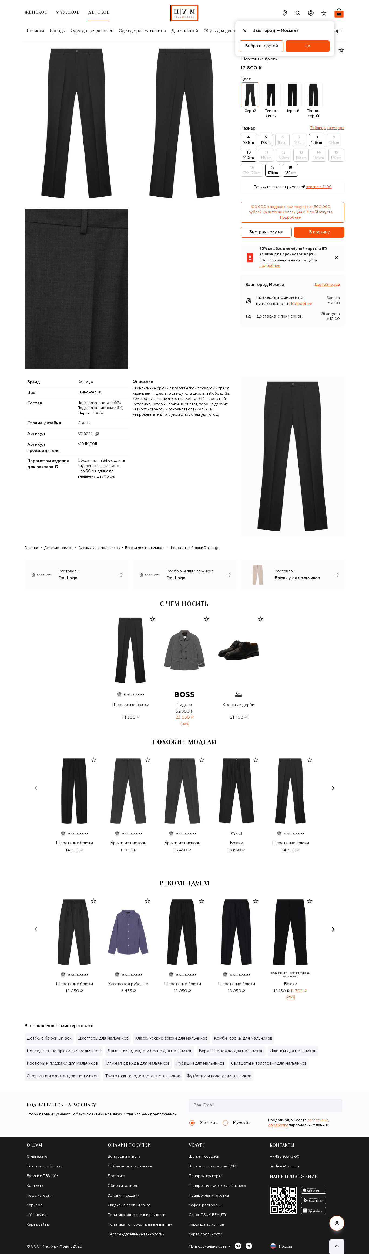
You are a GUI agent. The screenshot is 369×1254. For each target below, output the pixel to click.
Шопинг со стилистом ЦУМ (212, 1166)
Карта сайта (38, 1224)
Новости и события (44, 1166)
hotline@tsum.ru (284, 1166)
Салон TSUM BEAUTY (208, 1215)
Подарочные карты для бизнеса (217, 1186)
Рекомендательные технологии (136, 1234)
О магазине (37, 1156)
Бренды (57, 31)
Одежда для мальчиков (142, 31)
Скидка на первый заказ (129, 1205)
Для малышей (184, 31)
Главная (32, 548)
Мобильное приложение (130, 1166)
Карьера (34, 1205)
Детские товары (58, 548)
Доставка (116, 1176)
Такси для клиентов (206, 1224)
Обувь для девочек (223, 31)
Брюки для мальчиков (145, 548)
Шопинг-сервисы (204, 1156)
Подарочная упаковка (209, 1195)
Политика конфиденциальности (136, 1215)
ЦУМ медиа (36, 1215)
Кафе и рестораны (205, 1205)
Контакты (35, 1186)
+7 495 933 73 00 (285, 1156)
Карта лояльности (205, 1234)
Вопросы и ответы (124, 1156)
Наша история (39, 1195)
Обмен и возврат (123, 1186)
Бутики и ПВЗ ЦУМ (43, 1176)
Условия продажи (124, 1195)
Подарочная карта (206, 1176)
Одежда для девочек (92, 31)
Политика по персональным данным (140, 1224)
